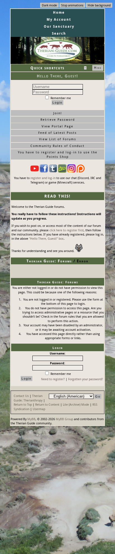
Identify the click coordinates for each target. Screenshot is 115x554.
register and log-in (43, 178)
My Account (59, 19)
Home (59, 12)
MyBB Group (64, 419)
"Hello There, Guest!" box (46, 238)
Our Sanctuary (59, 26)
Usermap (39, 409)
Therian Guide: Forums (49, 260)
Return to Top (23, 404)
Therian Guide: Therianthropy (28, 398)
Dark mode (49, 5)
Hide (98, 68)
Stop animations (72, 5)
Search (59, 33)
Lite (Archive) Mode (76, 404)
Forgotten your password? (85, 379)
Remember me (60, 98)
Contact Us (21, 396)
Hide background (99, 5)
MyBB (31, 419)
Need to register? (53, 379)
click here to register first (66, 230)
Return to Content (47, 404)
